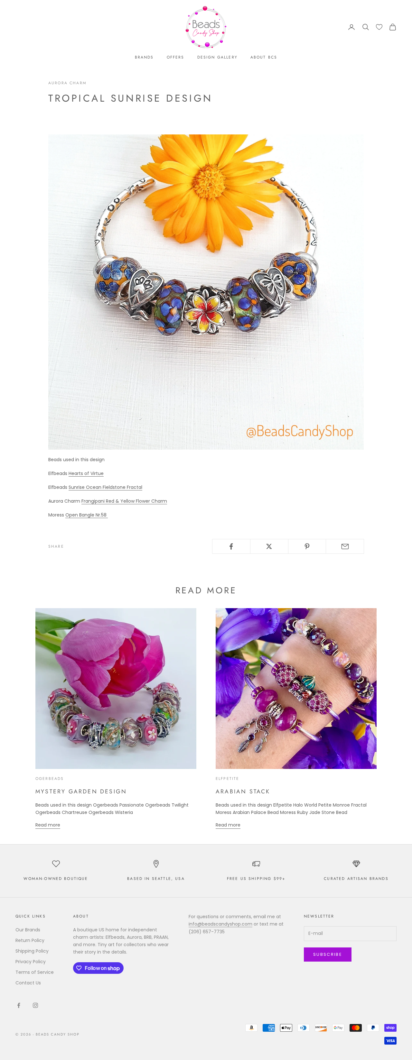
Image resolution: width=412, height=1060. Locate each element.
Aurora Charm (67, 83)
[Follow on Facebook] (18, 1005)
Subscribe (327, 954)
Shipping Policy (32, 951)
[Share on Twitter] (269, 546)
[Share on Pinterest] (307, 546)
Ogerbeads (49, 778)
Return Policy (29, 940)
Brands (144, 57)
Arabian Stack (243, 791)
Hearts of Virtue (86, 473)
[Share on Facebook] (231, 546)
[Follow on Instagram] (35, 1005)
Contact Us (28, 983)
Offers (175, 57)
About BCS (263, 57)
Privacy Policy (30, 961)
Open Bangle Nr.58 (86, 515)
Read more (47, 825)
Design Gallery (217, 57)
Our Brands (27, 930)
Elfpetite (227, 778)
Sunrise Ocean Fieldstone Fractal (105, 487)
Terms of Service (34, 972)
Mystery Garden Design (81, 791)
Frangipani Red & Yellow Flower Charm (124, 501)
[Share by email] (345, 546)
